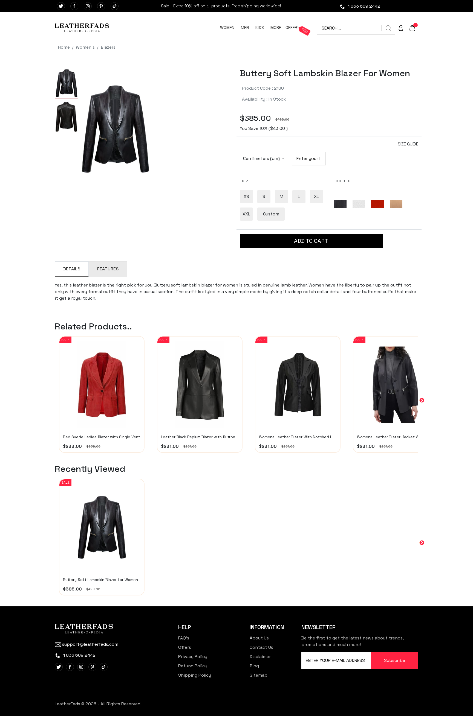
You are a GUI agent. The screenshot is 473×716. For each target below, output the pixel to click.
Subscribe (394, 660)
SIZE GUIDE (408, 144)
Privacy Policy (192, 656)
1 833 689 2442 (363, 6)
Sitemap (258, 675)
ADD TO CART (311, 240)
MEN (245, 27)
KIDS (259, 27)
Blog (254, 666)
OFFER (291, 27)
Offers (184, 647)
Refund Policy (192, 666)
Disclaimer (260, 656)
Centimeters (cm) (262, 158)
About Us (259, 638)
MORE (275, 27)
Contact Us (261, 647)
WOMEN (227, 27)
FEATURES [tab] (108, 269)
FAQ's (183, 638)
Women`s (85, 47)
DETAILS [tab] (71, 269)
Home (64, 47)
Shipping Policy (194, 675)
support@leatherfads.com (90, 644)
